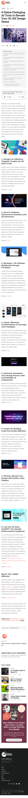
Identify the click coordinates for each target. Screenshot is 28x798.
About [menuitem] (2, 767)
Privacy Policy (21, 791)
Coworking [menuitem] (3, 771)
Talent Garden (12, 25)
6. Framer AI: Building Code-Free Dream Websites (14, 72)
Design (3, 8)
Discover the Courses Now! (14, 740)
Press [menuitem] (2, 774)
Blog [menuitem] (2, 776)
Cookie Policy (4, 793)
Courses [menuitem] (3, 769)
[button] (5, 97)
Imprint (9, 793)
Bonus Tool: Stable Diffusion (9, 81)
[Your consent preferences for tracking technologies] (1, 796)
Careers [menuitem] (3, 778)
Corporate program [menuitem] (5, 773)
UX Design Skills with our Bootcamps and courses (13, 619)
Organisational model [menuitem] (5, 780)
